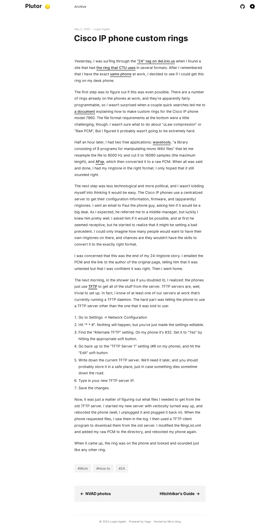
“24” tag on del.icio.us (156, 61)
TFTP (92, 286)
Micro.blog (174, 521)
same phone (120, 74)
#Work (83, 468)
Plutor (33, 6)
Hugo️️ (148, 521)
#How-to (103, 468)
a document (84, 111)
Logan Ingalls (118, 521)
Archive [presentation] (80, 7)
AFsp (100, 161)
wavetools (162, 142)
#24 (122, 468)
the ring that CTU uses (115, 67)
